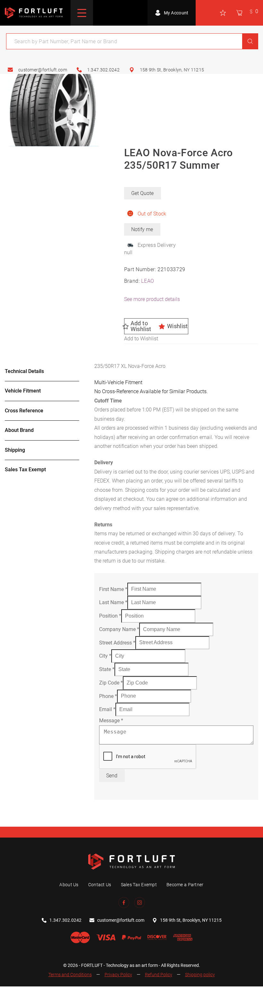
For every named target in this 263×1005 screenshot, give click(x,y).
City (105, 656)
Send (111, 776)
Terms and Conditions (70, 974)
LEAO (147, 281)
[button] (156, 326)
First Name (113, 589)
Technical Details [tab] (24, 371)
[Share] (39, 992)
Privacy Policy (118, 974)
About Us (68, 884)
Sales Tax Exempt (139, 884)
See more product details (152, 299)
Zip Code (111, 683)
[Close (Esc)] (54, 992)
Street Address (117, 642)
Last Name (113, 602)
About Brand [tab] (19, 430)
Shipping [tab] (15, 450)
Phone (108, 696)
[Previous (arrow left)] (7, 1002)
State (107, 669)
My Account (176, 12)
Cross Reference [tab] (24, 411)
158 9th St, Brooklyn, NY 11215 (172, 69)
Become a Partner (184, 884)
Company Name (119, 629)
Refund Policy (158, 974)
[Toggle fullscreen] (23, 992)
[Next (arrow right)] (23, 1002)
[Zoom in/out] (7, 992)
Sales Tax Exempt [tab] (25, 469)
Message (111, 720)
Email (107, 709)
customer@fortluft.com (42, 69)
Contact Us (99, 884)
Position (110, 616)
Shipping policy (200, 974)
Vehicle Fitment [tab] (23, 391)
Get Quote (142, 193)
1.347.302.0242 (103, 69)
